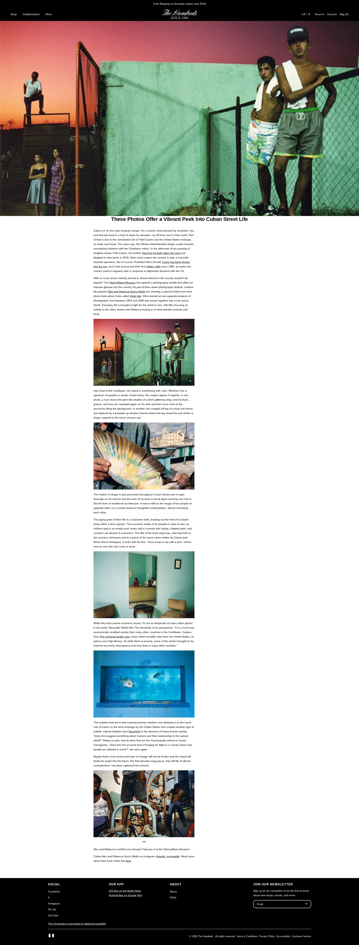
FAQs (173, 897)
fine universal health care (115, 636)
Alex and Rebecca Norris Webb (126, 291)
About (173, 891)
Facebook (54, 891)
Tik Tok (52, 909)
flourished (134, 731)
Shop (13, 14)
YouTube (53, 915)
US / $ (306, 14)
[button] (344, 14)
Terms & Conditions (247, 936)
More (49, 14)
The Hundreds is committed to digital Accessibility (77, 923)
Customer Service (301, 936)
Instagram (54, 903)
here (128, 860)
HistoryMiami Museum (122, 282)
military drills (153, 266)
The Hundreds (205, 936)
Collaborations (31, 14)
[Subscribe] (306, 904)
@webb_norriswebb (168, 856)
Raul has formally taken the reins (161, 253)
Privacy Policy (267, 936)
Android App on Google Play (125, 895)
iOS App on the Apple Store (125, 890)
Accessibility (283, 936)
